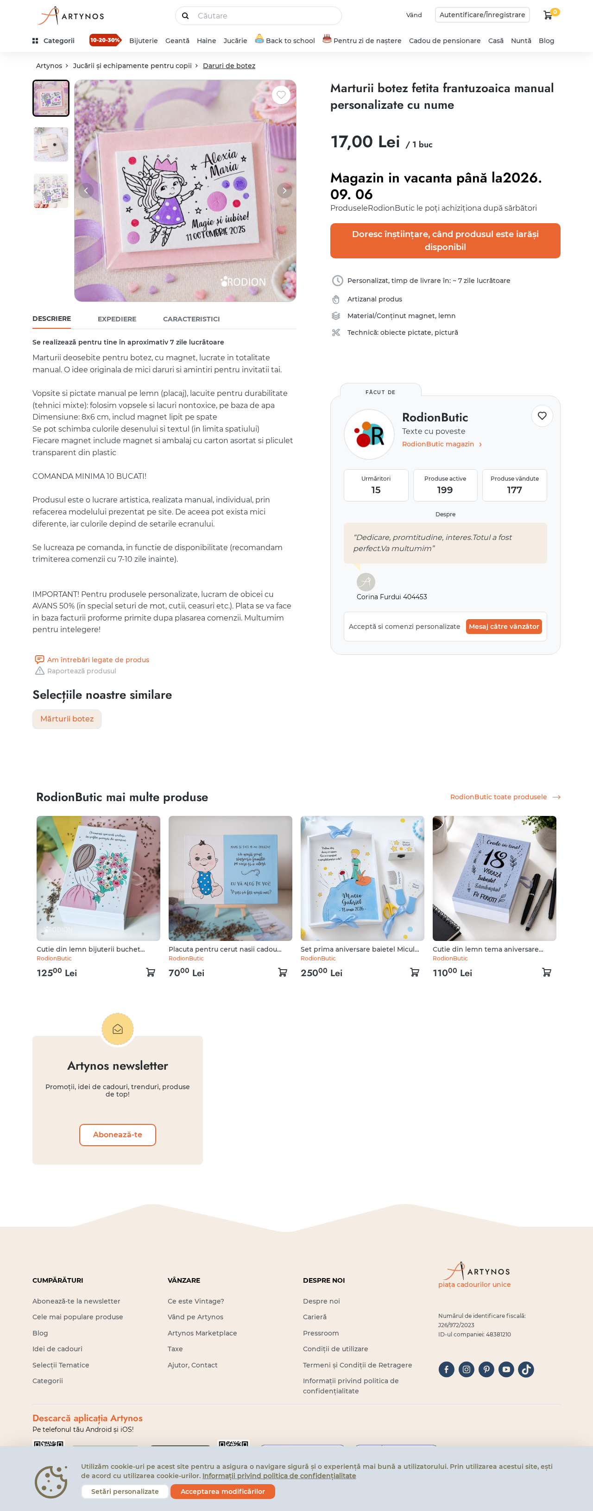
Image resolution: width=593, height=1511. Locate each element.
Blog (547, 41)
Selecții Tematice (60, 1365)
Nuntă (521, 41)
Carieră (315, 1317)
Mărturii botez (67, 719)
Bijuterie (143, 41)
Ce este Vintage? (196, 1301)
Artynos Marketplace (202, 1333)
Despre (445, 514)
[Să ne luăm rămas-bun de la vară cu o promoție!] (105, 40)
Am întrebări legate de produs (98, 660)
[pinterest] (486, 1369)
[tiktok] (526, 1369)
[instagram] (466, 1369)
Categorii (47, 1381)
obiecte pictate (405, 332)
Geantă (177, 41)
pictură (446, 332)
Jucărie (235, 41)
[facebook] (446, 1369)
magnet (421, 316)
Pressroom (321, 1333)
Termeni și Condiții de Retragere (357, 1365)
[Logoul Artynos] (69, 15)
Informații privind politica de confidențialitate (279, 1476)
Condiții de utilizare (335, 1349)
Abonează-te (117, 1134)
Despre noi (321, 1301)
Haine (206, 41)
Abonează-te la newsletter (76, 1301)
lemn (447, 316)
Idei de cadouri (57, 1349)
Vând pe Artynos (195, 1317)
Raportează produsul (81, 671)
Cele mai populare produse (77, 1317)
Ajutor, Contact (193, 1365)
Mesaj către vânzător (504, 626)
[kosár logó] (548, 14)
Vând (414, 15)
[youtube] (506, 1369)
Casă (496, 41)
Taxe (175, 1349)
